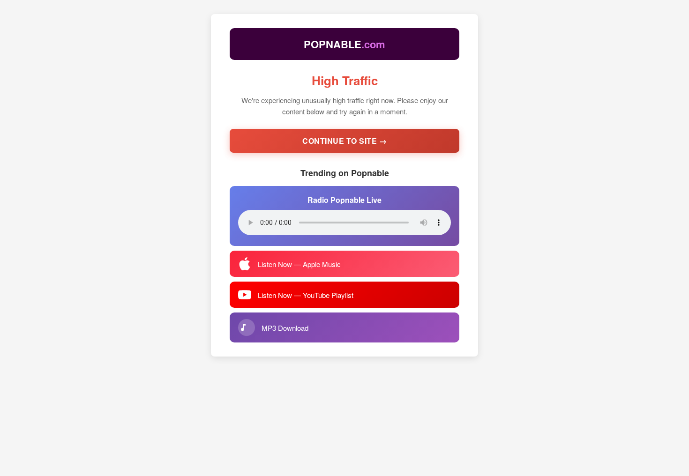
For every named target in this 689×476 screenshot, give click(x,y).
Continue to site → (344, 140)
